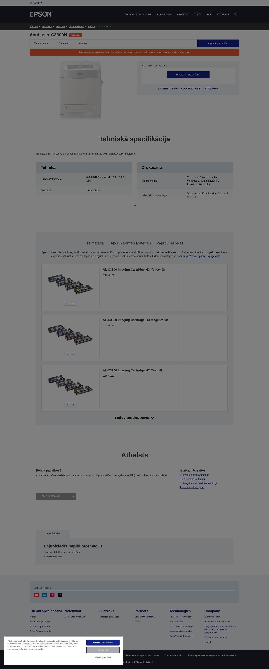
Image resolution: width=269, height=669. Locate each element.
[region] (63, 650)
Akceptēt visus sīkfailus (103, 642)
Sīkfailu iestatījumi (103, 657)
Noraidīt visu (103, 650)
